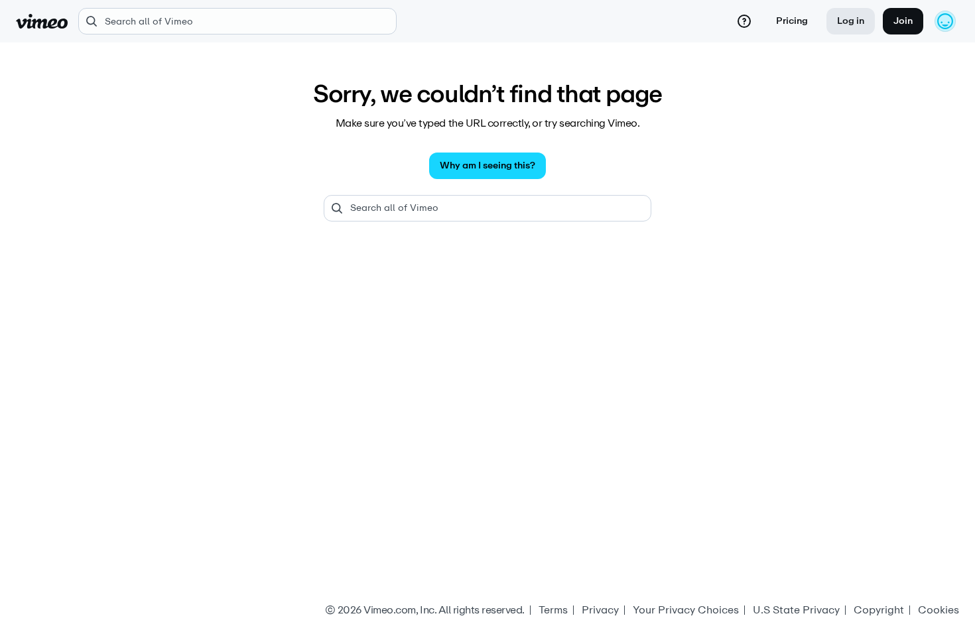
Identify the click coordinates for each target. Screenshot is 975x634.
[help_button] (744, 21)
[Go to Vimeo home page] (42, 21)
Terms (553, 610)
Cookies (938, 610)
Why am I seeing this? (487, 165)
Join (903, 21)
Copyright (879, 610)
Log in (850, 21)
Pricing (792, 21)
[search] (237, 21)
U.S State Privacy (796, 610)
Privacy (600, 610)
